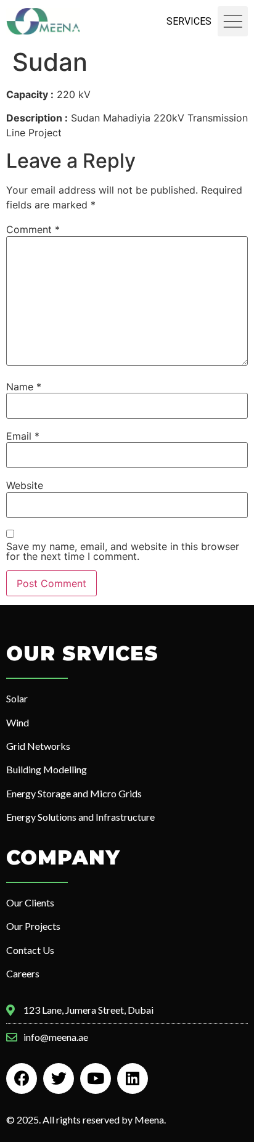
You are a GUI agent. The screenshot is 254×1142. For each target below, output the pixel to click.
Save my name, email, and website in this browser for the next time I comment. (122, 551)
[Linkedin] (132, 1078)
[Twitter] (58, 1078)
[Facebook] (21, 1078)
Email (22, 436)
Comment (33, 229)
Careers (22, 973)
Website (24, 485)
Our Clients (30, 902)
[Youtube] (95, 1078)
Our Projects (33, 926)
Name (23, 387)
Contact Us (30, 950)
